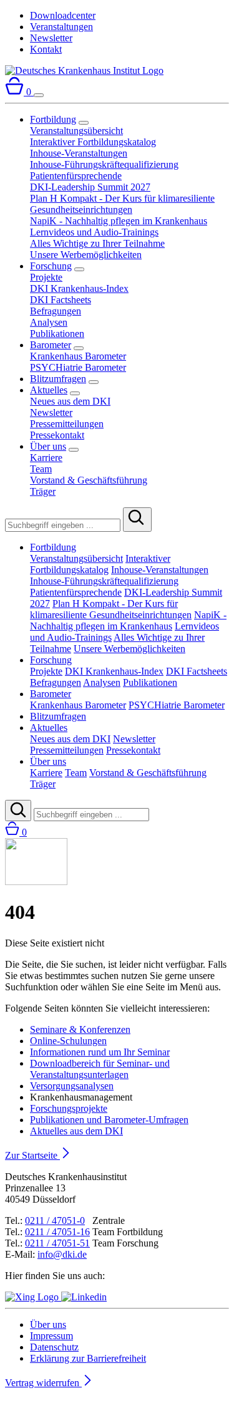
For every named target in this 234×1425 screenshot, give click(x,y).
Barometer (50, 344)
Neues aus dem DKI (70, 401)
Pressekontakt (57, 435)
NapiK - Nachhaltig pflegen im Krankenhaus (118, 220)
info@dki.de (62, 1254)
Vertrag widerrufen (43, 1382)
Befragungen (55, 311)
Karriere (46, 457)
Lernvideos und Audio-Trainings (94, 232)
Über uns (48, 446)
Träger (43, 491)
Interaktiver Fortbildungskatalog (93, 142)
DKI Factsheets (60, 299)
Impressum (51, 1335)
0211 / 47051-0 (55, 1220)
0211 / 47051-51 (57, 1243)
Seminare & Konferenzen (80, 1029)
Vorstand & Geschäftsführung (88, 480)
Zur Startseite (32, 1155)
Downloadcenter (62, 15)
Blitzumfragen (58, 378)
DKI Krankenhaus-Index (79, 288)
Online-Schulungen (68, 1040)
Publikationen (57, 333)
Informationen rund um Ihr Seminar (100, 1052)
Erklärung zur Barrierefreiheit (88, 1358)
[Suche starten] (137, 519)
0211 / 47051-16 (57, 1231)
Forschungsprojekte (68, 1108)
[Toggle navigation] (39, 95)
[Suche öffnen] (18, 810)
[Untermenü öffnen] (84, 123)
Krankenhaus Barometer (78, 356)
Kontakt (46, 49)
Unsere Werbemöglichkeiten (86, 254)
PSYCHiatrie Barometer (78, 367)
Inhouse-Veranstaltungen (78, 153)
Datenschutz (54, 1347)
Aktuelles (48, 390)
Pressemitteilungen (67, 423)
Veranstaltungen (61, 26)
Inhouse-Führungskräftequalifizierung (104, 164)
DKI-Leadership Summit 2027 (90, 187)
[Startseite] (84, 70)
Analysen (48, 322)
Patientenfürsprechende (76, 175)
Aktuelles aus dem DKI (76, 1131)
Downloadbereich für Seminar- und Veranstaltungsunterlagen (100, 1069)
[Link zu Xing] (33, 1297)
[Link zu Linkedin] (84, 1297)
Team (41, 469)
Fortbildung (53, 119)
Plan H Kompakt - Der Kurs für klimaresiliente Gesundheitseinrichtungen (122, 204)
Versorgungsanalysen (72, 1085)
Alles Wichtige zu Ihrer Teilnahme (97, 243)
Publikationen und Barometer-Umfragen (109, 1119)
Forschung (51, 266)
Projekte (46, 277)
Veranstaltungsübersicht (76, 130)
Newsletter (51, 38)
